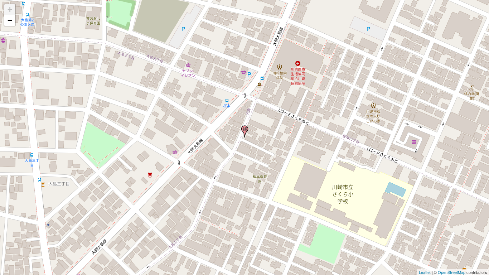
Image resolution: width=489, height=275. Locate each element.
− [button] (10, 20)
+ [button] (10, 9)
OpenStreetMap (451, 272)
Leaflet (425, 272)
